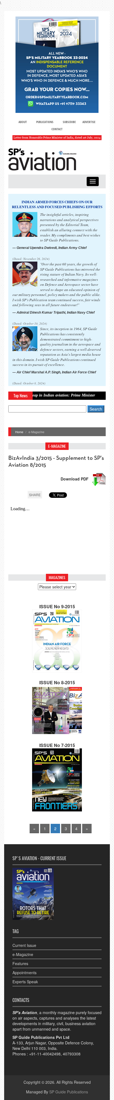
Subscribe (69, 122)
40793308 (72, 1053)
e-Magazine (22, 954)
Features (20, 963)
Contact (57, 129)
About (23, 122)
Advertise (88, 122)
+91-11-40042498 (45, 1053)
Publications (44, 122)
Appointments (24, 972)
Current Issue (24, 945)
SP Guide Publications (68, 1091)
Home (19, 432)
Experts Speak (25, 981)
